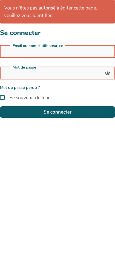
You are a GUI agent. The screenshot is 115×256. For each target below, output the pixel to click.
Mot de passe (24, 67)
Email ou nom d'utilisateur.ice (38, 46)
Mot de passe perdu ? (20, 87)
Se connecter (57, 112)
